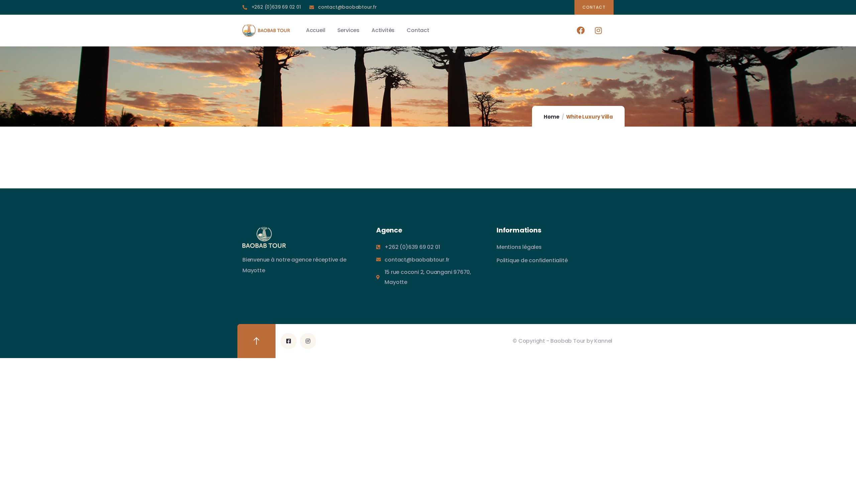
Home (551, 116)
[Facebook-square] (289, 341)
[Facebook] (581, 30)
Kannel (603, 341)
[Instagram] (598, 30)
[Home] (266, 30)
